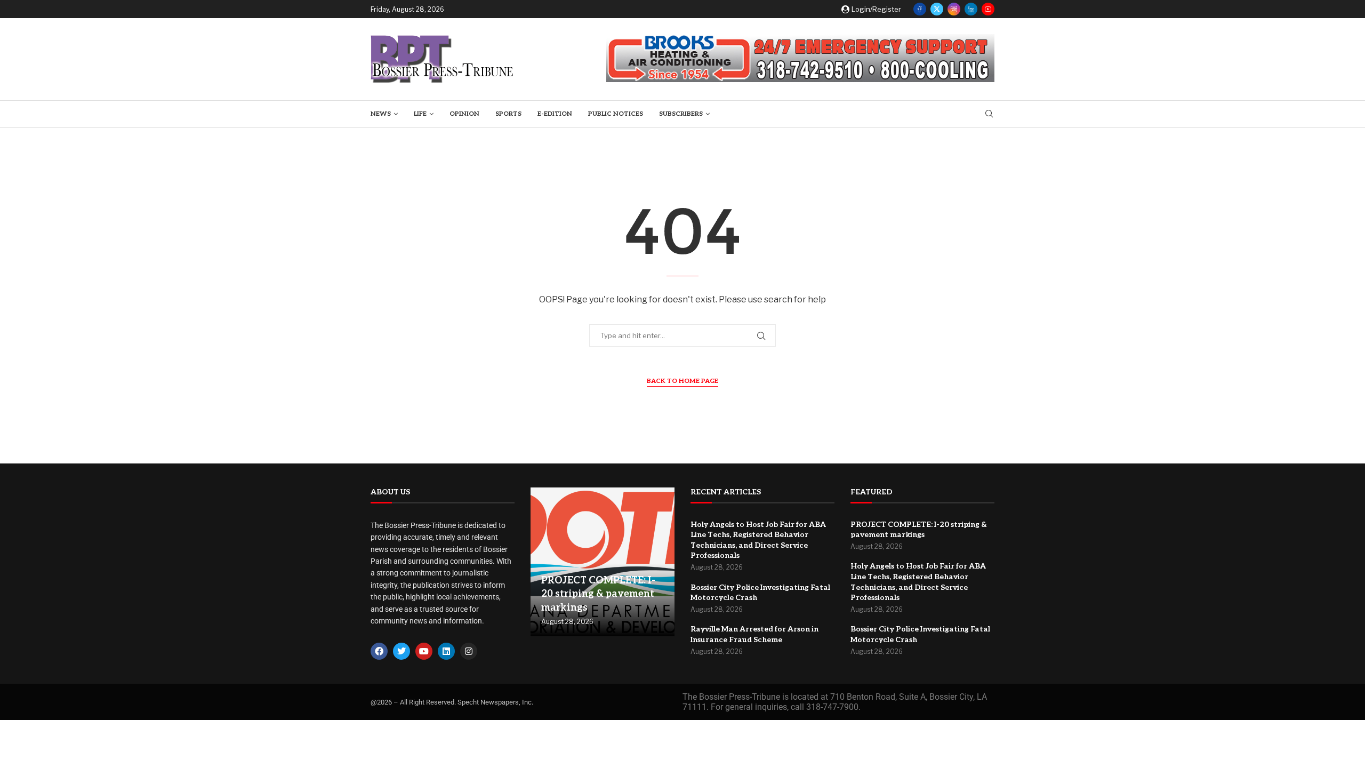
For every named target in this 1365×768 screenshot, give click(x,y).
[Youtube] (988, 9)
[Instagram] (954, 9)
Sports (508, 114)
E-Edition (554, 114)
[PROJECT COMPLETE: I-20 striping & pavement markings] (603, 562)
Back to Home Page (682, 381)
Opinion (464, 114)
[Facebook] (919, 9)
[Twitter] (936, 9)
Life (420, 114)
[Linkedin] (971, 9)
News (381, 114)
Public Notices (615, 114)
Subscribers (681, 114)
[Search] (989, 114)
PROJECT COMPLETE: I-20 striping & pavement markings (598, 594)
